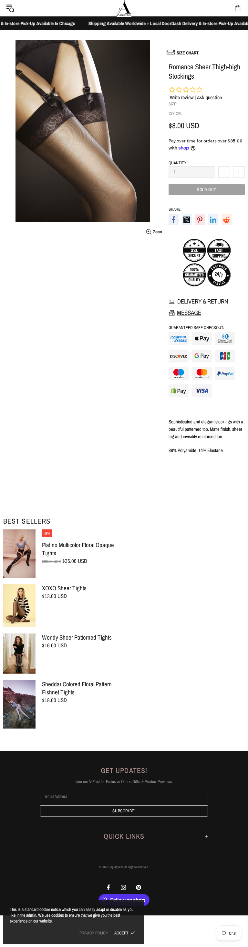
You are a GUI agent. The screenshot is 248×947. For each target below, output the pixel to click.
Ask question (209, 97)
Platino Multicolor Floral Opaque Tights (78, 549)
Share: (175, 209)
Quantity (177, 163)
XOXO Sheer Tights (64, 588)
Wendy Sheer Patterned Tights (77, 637)
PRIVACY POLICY (93, 933)
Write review (181, 97)
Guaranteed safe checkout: (196, 327)
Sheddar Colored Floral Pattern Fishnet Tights (77, 688)
